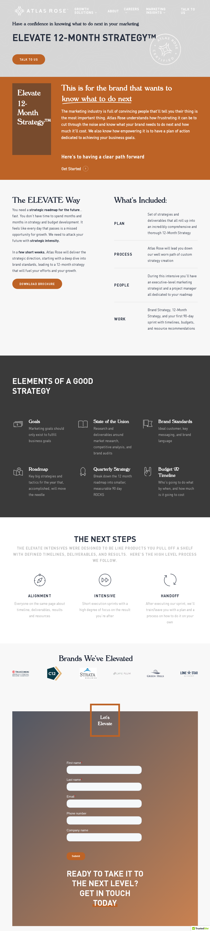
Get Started (71, 168)
